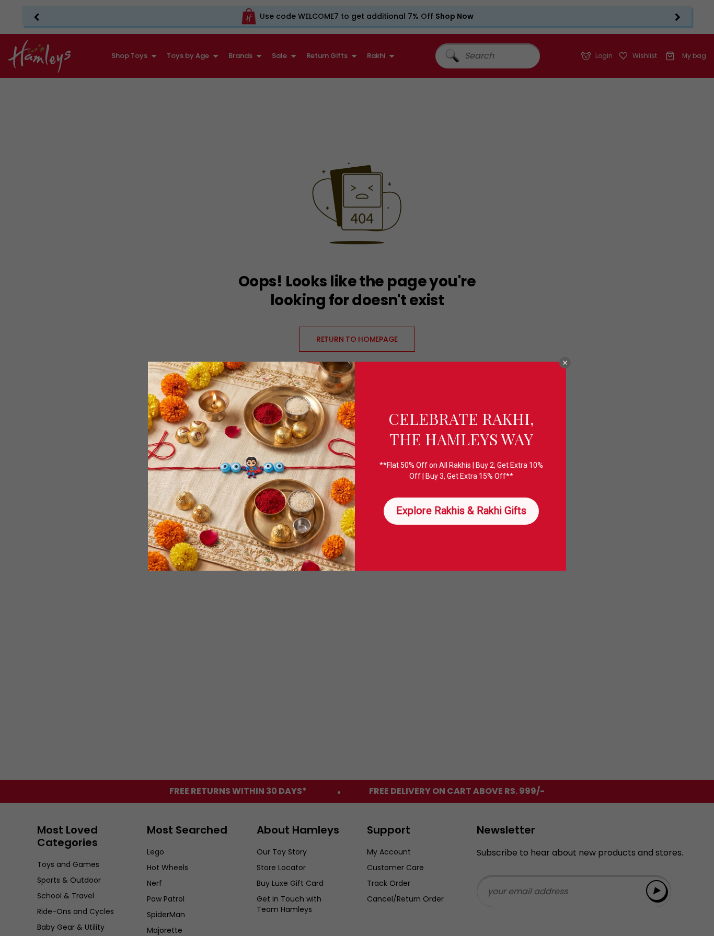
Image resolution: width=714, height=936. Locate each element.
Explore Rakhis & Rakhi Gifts (461, 510)
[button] (565, 362)
